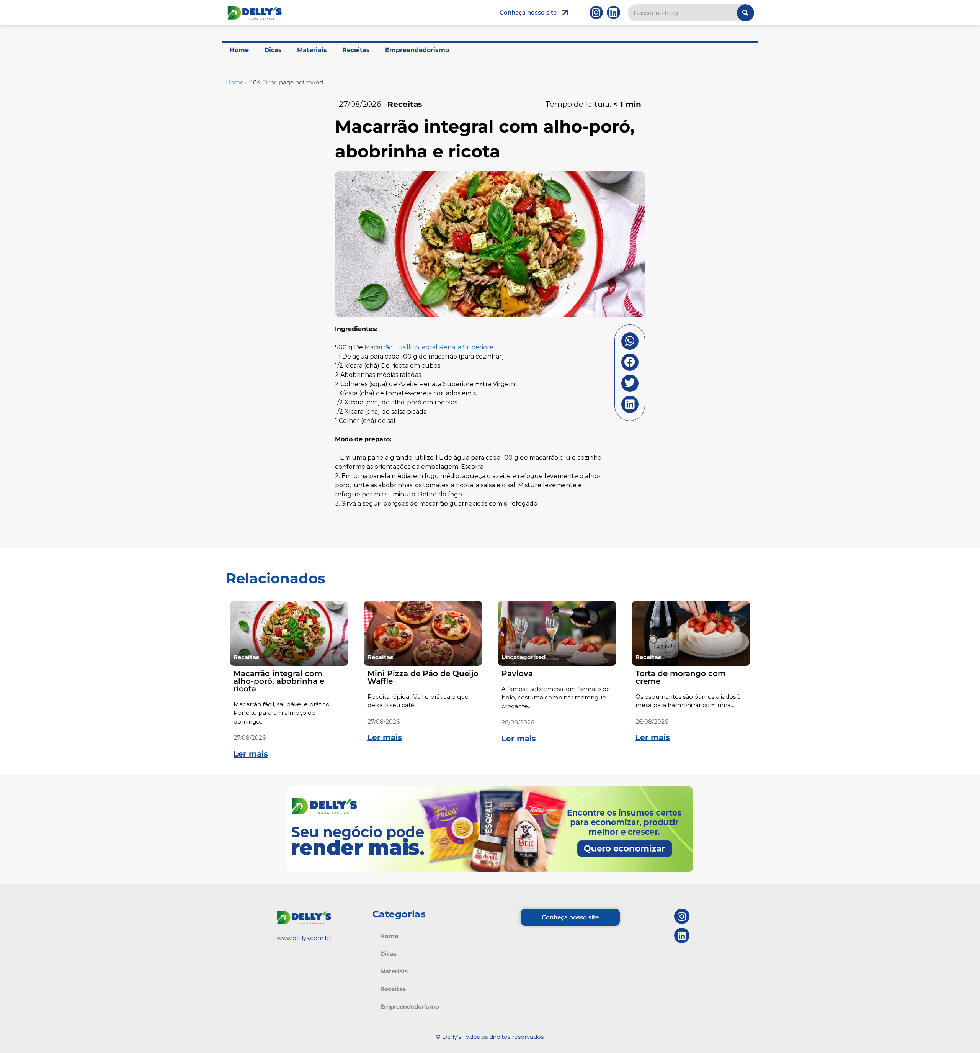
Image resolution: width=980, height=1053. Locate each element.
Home (239, 50)
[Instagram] (596, 12)
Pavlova (517, 673)
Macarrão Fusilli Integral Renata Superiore (428, 347)
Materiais (312, 50)
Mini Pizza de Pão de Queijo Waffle (423, 677)
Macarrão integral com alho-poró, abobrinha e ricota (279, 681)
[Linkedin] (613, 12)
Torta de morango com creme (680, 677)
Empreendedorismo (417, 50)
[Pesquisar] (745, 12)
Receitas (356, 50)
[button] (630, 341)
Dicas (273, 50)
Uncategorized (523, 657)
